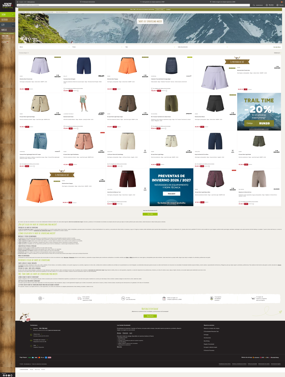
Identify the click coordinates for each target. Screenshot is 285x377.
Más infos (119, 346)
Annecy (119, 333)
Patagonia (71, 257)
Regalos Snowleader (209, 344)
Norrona (66, 257)
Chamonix (125, 333)
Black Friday (37, 369)
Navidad (43, 369)
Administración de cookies (264, 363)
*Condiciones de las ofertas (225, 363)
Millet (131, 257)
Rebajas (31, 369)
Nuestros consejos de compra (211, 328)
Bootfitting (206, 341)
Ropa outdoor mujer (35, 12)
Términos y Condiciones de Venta (239, 363)
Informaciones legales (276, 363)
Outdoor (28, 12)
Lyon (131, 333)
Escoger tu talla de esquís (210, 347)
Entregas (206, 334)
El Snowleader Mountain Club (211, 331)
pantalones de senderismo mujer (42, 230)
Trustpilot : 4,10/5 (23, 2)
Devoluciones (207, 337)
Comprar (168, 9)
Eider (127, 257)
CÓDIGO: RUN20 (159, 9)
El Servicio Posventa (209, 350)
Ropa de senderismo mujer (47, 12)
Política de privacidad (252, 363)
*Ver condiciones (259, 129)
